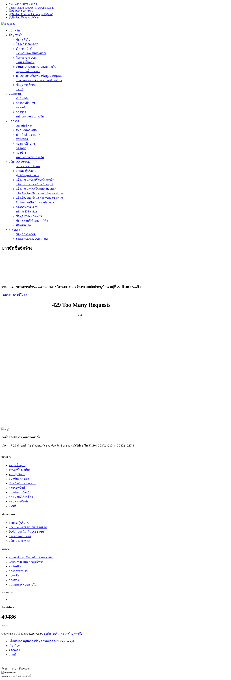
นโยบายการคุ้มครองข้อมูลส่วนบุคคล (39, 75)
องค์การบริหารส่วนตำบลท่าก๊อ (63, 633)
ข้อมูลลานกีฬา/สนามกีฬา (32, 220)
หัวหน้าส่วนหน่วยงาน (22, 483)
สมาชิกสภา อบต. (26, 130)
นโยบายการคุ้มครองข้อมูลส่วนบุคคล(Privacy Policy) (41, 641)
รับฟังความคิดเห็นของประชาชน (36, 202)
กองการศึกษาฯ (25, 102)
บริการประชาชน (19, 161)
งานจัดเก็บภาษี (25, 62)
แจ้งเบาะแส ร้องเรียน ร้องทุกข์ (34, 184)
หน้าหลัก (14, 30)
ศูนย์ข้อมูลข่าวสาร (27, 175)
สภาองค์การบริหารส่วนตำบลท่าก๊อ (31, 557)
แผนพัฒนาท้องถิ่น (20, 492)
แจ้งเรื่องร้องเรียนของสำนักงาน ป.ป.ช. (40, 197)
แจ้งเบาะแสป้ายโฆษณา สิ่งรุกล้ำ (36, 188)
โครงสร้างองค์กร (27, 44)
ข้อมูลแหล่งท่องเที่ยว (29, 216)
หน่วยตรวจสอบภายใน (30, 116)
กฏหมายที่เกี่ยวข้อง (28, 71)
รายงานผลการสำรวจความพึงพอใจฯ (39, 80)
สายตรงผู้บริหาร (26, 170)
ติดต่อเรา (14, 229)
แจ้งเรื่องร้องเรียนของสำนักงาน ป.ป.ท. (40, 193)
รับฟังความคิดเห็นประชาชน (26, 531)
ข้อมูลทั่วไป (16, 35)
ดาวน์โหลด (20, 294)
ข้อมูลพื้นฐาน (17, 465)
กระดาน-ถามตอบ (20, 536)
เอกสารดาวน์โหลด (28, 166)
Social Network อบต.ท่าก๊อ (32, 238)
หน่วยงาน (15, 93)
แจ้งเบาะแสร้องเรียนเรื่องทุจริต (35, 179)
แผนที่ (19, 89)
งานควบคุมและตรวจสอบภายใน (36, 66)
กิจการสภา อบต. (26, 57)
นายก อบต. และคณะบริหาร (26, 561)
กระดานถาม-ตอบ (27, 207)
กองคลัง (21, 107)
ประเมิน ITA (23, 225)
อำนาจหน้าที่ (24, 48)
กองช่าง (21, 111)
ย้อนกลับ (6, 294)
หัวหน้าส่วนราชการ (28, 134)
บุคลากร (14, 121)
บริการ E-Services (26, 211)
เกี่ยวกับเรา (15, 645)
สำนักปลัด (22, 98)
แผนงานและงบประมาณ (31, 53)
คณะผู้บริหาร (24, 125)
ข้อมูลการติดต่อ (26, 84)
